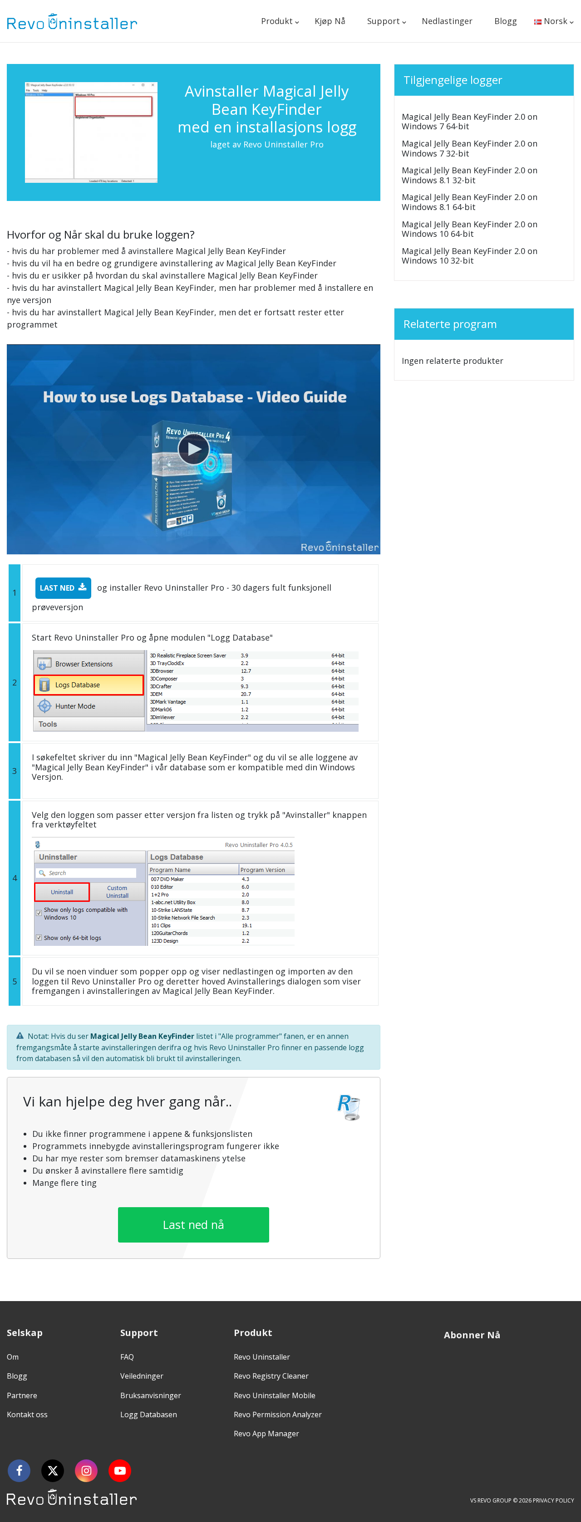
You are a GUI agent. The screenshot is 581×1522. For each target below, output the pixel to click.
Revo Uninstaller (262, 1357)
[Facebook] (19, 1470)
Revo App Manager (266, 1434)
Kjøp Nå (330, 20)
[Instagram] (86, 1470)
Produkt (277, 20)
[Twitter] (52, 1470)
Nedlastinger (447, 20)
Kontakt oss (27, 1414)
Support (383, 20)
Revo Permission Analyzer (278, 1414)
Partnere (22, 1395)
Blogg (505, 20)
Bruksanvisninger (150, 1395)
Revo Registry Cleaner (271, 1376)
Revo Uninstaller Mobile (274, 1395)
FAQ (127, 1357)
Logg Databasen (148, 1414)
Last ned (57, 588)
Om (13, 1357)
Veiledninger (141, 1376)
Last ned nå (193, 1224)
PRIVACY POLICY (553, 1500)
